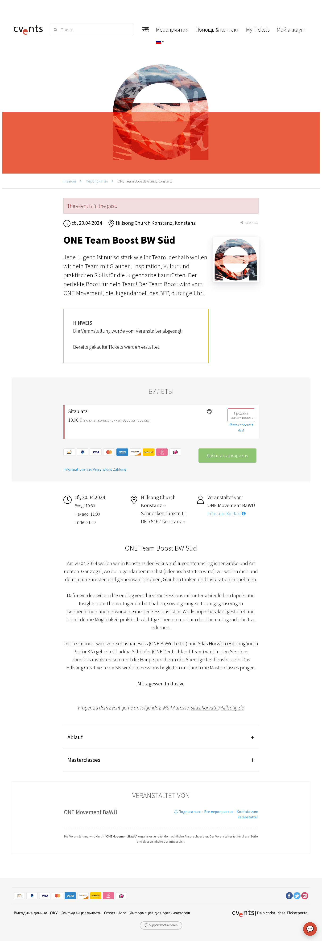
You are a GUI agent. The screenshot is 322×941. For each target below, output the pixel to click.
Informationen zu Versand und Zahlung (94, 469)
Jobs (122, 913)
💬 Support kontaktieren (161, 925)
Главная (69, 181)
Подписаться (189, 811)
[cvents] (29, 29)
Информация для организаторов (159, 913)
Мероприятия (97, 181)
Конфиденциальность (80, 913)
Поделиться (251, 223)
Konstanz (172, 521)
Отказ (109, 913)
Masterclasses (83, 759)
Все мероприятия (218, 811)
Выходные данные (30, 913)
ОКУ (54, 913)
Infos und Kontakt (224, 513)
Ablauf (75, 737)
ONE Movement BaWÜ (90, 812)
